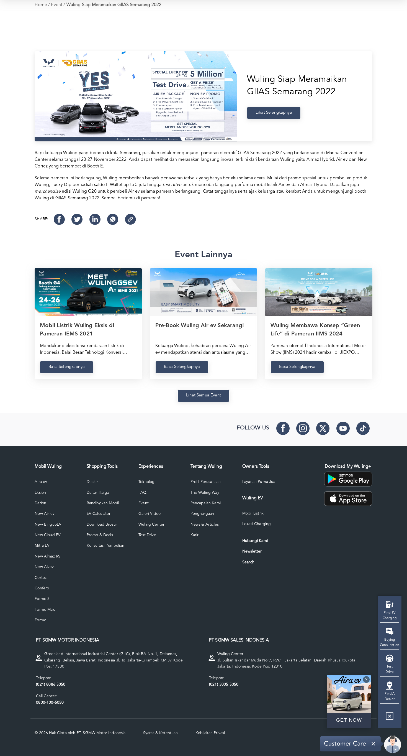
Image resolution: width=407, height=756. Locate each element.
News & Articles (204, 524)
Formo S (42, 599)
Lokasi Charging (256, 524)
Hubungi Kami (255, 541)
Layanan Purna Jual (259, 482)
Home (41, 5)
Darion (40, 503)
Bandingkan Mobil (103, 503)
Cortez (41, 578)
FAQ (142, 493)
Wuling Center (151, 524)
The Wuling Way (204, 493)
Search (248, 562)
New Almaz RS (47, 556)
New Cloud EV (48, 535)
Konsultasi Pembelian (105, 546)
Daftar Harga (98, 493)
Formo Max (45, 610)
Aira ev (41, 482)
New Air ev (45, 514)
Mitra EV (42, 546)
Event (56, 5)
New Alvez (44, 567)
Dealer (92, 482)
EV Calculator (98, 514)
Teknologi (146, 482)
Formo (40, 620)
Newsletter (252, 551)
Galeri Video (149, 514)
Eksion (40, 493)
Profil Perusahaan (205, 482)
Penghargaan (202, 514)
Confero (42, 588)
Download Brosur (102, 524)
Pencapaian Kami (205, 503)
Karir (194, 535)
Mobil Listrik (253, 513)
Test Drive (147, 535)
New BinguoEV (48, 524)
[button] (389, 718)
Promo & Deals (100, 535)
